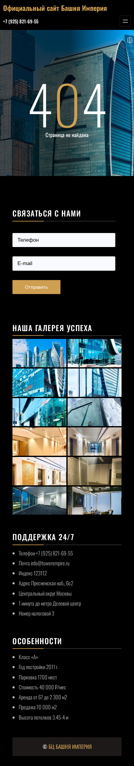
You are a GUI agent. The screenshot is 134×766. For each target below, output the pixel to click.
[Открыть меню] (125, 21)
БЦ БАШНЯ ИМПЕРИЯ (70, 746)
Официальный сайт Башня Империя (55, 8)
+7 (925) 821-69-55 (20, 21)
